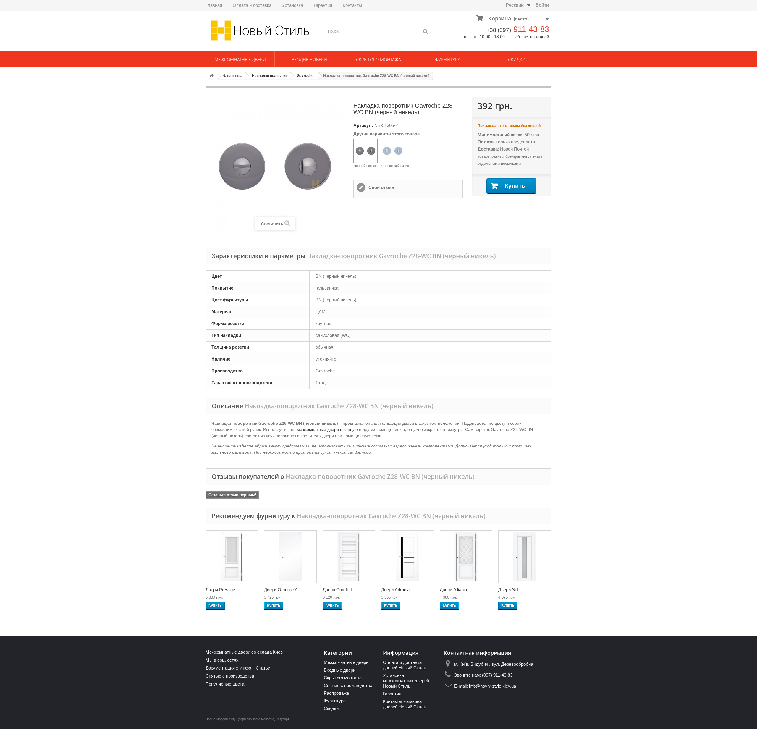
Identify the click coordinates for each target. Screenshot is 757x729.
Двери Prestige (220, 589)
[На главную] (211, 76)
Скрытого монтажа (378, 59)
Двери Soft (509, 589)
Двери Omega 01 (281, 589)
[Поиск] (425, 31)
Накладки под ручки (269, 76)
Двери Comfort (337, 589)
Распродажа (336, 693)
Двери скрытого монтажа (255, 719)
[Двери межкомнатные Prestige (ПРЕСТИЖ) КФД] (232, 556)
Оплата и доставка (252, 5)
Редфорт (282, 719)
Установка (292, 5)
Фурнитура (447, 59)
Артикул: (363, 125)
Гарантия (323, 5)
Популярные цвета (225, 683)
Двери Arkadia (395, 589)
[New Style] (260, 30)
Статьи (263, 667)
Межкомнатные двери (240, 59)
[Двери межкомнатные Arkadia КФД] (407, 556)
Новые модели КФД (220, 719)
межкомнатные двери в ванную (327, 429)
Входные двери (309, 59)
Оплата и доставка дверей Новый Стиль (404, 665)
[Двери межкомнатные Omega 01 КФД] (290, 556)
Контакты (352, 5)
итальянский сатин (395, 165)
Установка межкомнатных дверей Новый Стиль (406, 680)
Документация (220, 667)
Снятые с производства (230, 675)
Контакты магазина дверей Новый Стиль (404, 704)
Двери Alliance (454, 589)
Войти (542, 4)
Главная (214, 5)
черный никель (365, 165)
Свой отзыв (380, 187)
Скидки (516, 59)
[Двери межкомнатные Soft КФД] (524, 556)
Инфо (245, 667)
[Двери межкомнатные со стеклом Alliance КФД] (466, 556)
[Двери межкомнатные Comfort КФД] (349, 556)
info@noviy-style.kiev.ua (492, 685)
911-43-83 (531, 29)
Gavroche (305, 76)
